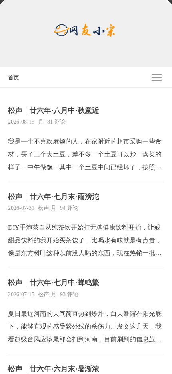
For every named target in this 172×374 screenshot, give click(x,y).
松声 (43, 208)
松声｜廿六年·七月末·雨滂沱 (53, 197)
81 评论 (56, 122)
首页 (13, 78)
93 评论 (69, 294)
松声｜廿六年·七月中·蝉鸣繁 (53, 282)
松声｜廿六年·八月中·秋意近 (53, 110)
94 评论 (69, 208)
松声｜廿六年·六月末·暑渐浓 (53, 369)
